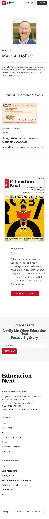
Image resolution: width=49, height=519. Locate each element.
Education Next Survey (12, 437)
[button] (28, 3)
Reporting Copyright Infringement (17, 480)
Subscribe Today (25, 293)
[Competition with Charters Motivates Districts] (19, 114)
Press (4, 442)
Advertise (6, 466)
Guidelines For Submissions (14, 485)
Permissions (7, 489)
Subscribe (9, 351)
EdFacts (5, 432)
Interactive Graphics (11, 446)
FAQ (3, 494)
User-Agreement (9, 471)
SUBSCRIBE (42, 3)
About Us (6, 423)
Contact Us (7, 451)
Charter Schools (11, 128)
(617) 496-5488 (14, 406)
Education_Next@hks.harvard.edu (22, 409)
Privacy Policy (8, 475)
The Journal (7, 428)
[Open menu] (19, 2)
